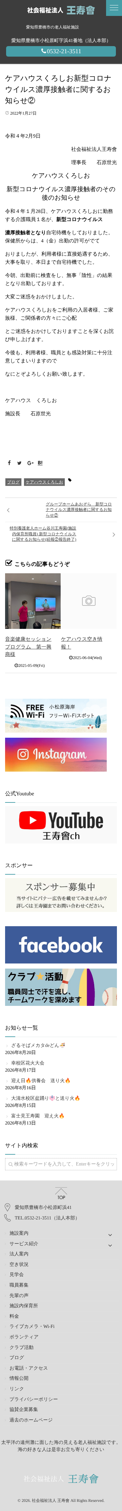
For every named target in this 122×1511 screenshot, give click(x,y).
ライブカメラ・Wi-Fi (32, 1326)
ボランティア (24, 1337)
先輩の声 (18, 1295)
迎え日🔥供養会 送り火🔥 (41, 1080)
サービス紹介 (23, 1244)
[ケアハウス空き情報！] (89, 601)
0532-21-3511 (64, 51)
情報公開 (18, 1378)
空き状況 (18, 1264)
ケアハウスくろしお (44, 482)
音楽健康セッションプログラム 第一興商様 (28, 647)
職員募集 (18, 1285)
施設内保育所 (23, 1306)
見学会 (16, 1274)
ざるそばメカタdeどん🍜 (38, 1045)
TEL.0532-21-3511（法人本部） (47, 1218)
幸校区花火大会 (27, 1063)
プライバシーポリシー (33, 1399)
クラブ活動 (21, 1347)
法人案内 (18, 1254)
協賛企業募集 (23, 1409)
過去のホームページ (31, 1420)
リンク (16, 1389)
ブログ (13, 482)
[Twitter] (20, 463)
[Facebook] (9, 463)
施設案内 (18, 1233)
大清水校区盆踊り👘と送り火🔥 (45, 1098)
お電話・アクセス (28, 1368)
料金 (14, 1316)
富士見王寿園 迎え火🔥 (38, 1116)
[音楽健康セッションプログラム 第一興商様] (33, 601)
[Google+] (30, 463)
